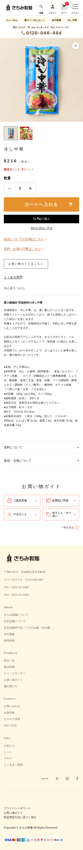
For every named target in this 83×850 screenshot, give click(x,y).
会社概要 (9, 634)
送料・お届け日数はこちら (22, 248)
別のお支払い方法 (41, 228)
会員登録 (9, 712)
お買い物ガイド (13, 679)
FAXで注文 (10, 725)
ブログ (8, 758)
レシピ (8, 751)
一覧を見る (67, 527)
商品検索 (9, 666)
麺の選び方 (10, 686)
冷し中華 (72, 20)
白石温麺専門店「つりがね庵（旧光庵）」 (29, 627)
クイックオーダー (14, 673)
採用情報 (9, 640)
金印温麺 (56, 20)
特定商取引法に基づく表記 (20, 817)
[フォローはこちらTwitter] (57, 779)
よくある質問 (13, 277)
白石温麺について (14, 621)
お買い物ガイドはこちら (26, 263)
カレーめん (12, 20)
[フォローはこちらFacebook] (77, 779)
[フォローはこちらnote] (45, 779)
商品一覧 (9, 660)
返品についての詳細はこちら (24, 239)
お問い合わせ (12, 706)
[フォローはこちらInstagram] (67, 779)
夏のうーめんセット (34, 20)
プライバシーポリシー (17, 808)
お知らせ (9, 745)
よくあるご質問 (13, 764)
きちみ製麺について (16, 614)
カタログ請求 (12, 719)
